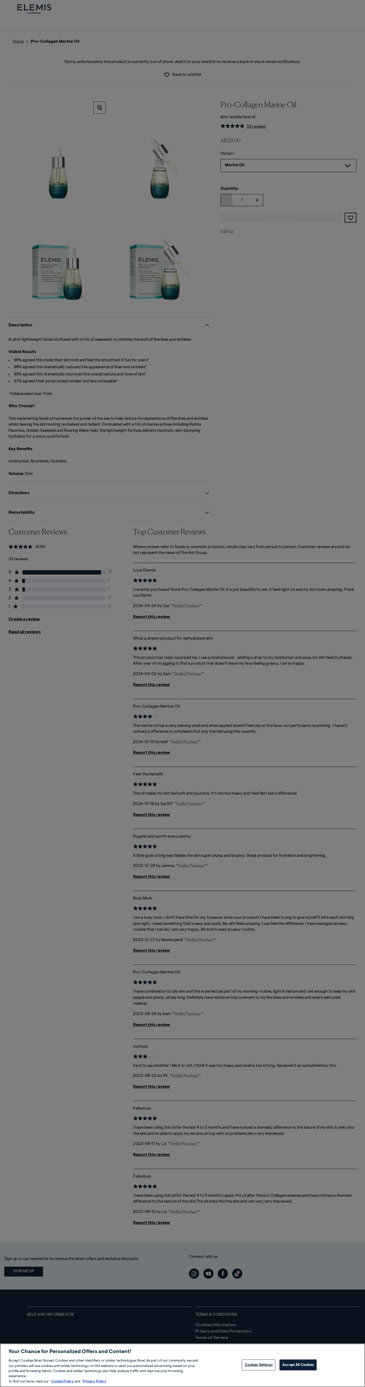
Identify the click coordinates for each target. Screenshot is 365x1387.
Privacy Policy (94, 1381)
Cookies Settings (259, 1364)
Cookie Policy (62, 1381)
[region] (182, 1365)
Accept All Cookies (298, 1364)
